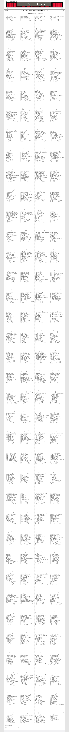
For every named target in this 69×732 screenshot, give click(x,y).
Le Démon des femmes (9, 707)
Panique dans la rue (38, 499)
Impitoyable (22, 583)
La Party (36, 512)
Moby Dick (37, 317)
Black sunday (8, 296)
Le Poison (36, 592)
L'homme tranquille (23, 534)
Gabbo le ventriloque (23, 377)
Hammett (21, 475)
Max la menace (37, 241)
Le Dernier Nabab (8, 715)
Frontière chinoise (23, 364)
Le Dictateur (22, 50)
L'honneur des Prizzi (23, 541)
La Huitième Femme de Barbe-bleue (26, 558)
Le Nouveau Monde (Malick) (39, 433)
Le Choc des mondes (9, 521)
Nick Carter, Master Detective (39, 405)
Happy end (22, 479)
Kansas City (22, 720)
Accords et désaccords (9, 51)
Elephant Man (22, 136)
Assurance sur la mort (9, 180)
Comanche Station (8, 578)
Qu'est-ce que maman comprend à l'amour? (42, 664)
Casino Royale (8, 420)
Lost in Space (37, 117)
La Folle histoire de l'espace (24, 324)
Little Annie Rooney (38, 93)
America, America (8, 100)
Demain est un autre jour (9, 703)
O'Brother (36, 440)
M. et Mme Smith (38, 136)
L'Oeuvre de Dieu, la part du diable (40, 452)
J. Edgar (21, 653)
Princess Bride (37, 638)
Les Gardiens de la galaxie (24, 391)
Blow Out (7, 313)
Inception (21, 595)
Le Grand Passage (23, 434)
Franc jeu (21, 343)
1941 (36, 278)
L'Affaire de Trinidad (9, 60)
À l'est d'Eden (8, 30)
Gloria (21, 413)
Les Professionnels (38, 647)
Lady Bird (36, 42)
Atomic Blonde (8, 182)
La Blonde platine (8, 310)
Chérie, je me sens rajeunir (10, 504)
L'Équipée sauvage (23, 181)
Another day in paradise (9, 142)
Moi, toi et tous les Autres (39, 323)
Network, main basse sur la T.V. (40, 393)
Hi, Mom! (21, 498)
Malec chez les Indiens (38, 184)
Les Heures (22, 497)
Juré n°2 (21, 716)
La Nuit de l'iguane (38, 436)
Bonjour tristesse (8, 324)
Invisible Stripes (22, 643)
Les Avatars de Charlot (9, 203)
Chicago (7, 516)
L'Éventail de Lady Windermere (25, 212)
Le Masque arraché (38, 223)
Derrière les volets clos (9, 722)
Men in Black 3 (37, 259)
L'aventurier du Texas (9, 216)
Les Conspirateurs (8, 606)
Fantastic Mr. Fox (23, 236)
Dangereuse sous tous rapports (10, 680)
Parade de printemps (38, 504)
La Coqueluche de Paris (9, 619)
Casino (7, 419)
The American (8, 101)
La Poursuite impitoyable (39, 618)
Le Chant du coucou (9, 442)
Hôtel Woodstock (23, 554)
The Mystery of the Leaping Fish (40, 384)
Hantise (21, 478)
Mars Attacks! (37, 216)
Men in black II (37, 260)
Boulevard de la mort (9, 332)
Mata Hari (36, 234)
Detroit (21, 35)
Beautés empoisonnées (9, 258)
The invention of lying (23, 641)
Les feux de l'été (22, 282)
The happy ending (23, 480)
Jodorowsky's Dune (23, 679)
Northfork (36, 425)
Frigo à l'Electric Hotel (23, 357)
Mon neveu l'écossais (38, 331)
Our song (36, 483)
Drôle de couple (22, 95)
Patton (36, 523)
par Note (44, 10)
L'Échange (22, 119)
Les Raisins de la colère (39, 701)
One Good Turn (37, 471)
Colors (7, 576)
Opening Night (37, 475)
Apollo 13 (7, 150)
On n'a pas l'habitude (38, 465)
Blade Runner (8, 301)
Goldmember (22, 418)
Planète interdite (37, 575)
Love (36, 122)
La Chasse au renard (9, 493)
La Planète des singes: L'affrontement (41, 572)
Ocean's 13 (37, 445)
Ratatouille (36, 707)
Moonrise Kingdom (38, 351)
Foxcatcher (22, 340)
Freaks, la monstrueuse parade (25, 350)
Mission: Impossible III (38, 311)
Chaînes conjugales (9, 439)
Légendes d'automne (38, 70)
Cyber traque (8, 664)
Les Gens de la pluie (23, 398)
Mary (36, 218)
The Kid (36, 18)
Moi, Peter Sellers (38, 322)
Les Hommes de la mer (24, 536)
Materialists (37, 236)
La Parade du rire (38, 503)
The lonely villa (37, 109)
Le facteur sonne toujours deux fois (25, 224)
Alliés (6, 93)
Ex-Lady (21, 217)
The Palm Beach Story (38, 494)
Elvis (21, 141)
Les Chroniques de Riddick (10, 524)
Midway (36, 275)
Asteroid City (8, 181)
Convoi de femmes (8, 613)
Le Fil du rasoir (22, 291)
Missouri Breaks (37, 315)
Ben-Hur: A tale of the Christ (10, 272)
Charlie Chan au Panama (9, 459)
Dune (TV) (22, 109)
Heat (21, 493)
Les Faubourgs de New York (24, 252)
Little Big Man (37, 94)
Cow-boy (7, 642)
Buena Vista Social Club (9, 360)
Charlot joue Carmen (9, 480)
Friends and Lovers (23, 356)
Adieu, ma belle (8, 57)
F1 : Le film (22, 221)
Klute (36, 33)
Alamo (7, 83)
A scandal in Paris (8, 40)
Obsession (37, 444)
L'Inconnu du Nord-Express (24, 596)
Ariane (7, 162)
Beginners (7, 262)
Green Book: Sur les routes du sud (25, 452)
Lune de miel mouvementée (39, 133)
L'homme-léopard (23, 535)
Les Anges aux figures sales (10, 123)
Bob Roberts (7, 317)
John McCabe (22, 680)
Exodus (21, 218)
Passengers (37, 516)
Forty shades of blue (23, 337)
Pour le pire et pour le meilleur (39, 615)
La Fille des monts (23, 293)
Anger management (9, 122)
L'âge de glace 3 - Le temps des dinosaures (12, 69)
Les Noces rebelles (38, 420)
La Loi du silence (37, 101)
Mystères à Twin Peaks (39, 382)
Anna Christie (8, 133)
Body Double (8, 319)
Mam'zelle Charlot (38, 189)
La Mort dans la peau (38, 355)
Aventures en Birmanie (9, 215)
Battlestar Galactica (9, 255)
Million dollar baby (38, 283)
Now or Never (37, 435)
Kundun (36, 36)
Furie (21, 375)
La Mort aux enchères (38, 352)
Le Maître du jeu (37, 176)
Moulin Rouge (37, 362)
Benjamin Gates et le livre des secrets (11, 273)
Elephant (21, 135)
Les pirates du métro (38, 564)
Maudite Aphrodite (38, 240)
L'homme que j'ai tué (23, 523)
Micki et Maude (37, 274)
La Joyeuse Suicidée (23, 698)
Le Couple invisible (8, 636)
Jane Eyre (22, 660)
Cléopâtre (7, 554)
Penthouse (37, 535)
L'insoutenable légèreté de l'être (25, 623)
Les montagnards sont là (39, 344)
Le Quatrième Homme (38, 679)
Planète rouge (37, 576)
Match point (37, 235)
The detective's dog (23, 32)
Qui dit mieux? (37, 685)
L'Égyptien (22, 131)
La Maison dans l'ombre (39, 171)
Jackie (21, 657)
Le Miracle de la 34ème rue (39, 291)
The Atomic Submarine (9, 183)
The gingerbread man (23, 405)
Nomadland (37, 423)
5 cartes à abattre (8, 537)
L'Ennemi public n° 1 (23, 171)
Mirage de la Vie (37, 293)
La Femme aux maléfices (24, 271)
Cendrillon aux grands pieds (10, 432)
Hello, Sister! (22, 494)
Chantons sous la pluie (9, 445)
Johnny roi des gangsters (24, 685)
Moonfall (36, 350)
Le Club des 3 (8, 563)
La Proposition (37, 655)
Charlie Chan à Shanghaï (9, 455)
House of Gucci (22, 555)
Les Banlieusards (8, 236)
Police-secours (37, 595)
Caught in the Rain (8, 424)
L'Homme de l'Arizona (23, 512)
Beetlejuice (7, 260)
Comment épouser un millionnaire (11, 585)
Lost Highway (37, 120)
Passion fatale (37, 519)
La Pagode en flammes (38, 492)
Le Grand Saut (22, 436)
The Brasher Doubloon (9, 342)
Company (7, 592)
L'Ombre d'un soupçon (38, 458)
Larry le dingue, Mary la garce (39, 49)
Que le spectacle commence (39, 680)
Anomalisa (7, 140)
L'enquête (21, 172)
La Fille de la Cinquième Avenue (25, 292)
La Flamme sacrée (23, 312)
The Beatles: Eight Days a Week (11, 257)
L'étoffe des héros (23, 198)
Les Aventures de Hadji (9, 211)
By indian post (8, 372)
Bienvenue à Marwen (9, 281)
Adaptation (7, 54)
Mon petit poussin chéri (38, 332)
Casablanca (7, 417)
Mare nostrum (37, 203)
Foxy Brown (22, 342)
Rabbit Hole (37, 693)
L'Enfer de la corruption (24, 160)
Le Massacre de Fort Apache (39, 230)
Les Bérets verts (8, 275)
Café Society (8, 384)
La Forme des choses (23, 335)
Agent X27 (7, 73)
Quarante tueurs (37, 672)
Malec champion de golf (39, 181)
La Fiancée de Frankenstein (24, 284)
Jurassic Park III (22, 713)
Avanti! (7, 200)
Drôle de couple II (23, 96)
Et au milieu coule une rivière (24, 190)
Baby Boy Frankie (8, 220)
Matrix (36, 238)
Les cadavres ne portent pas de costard (12, 381)
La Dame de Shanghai (9, 674)
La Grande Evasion (23, 440)
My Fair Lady (37, 377)
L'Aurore (7, 193)
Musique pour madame (38, 374)
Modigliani (36, 320)
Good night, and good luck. (24, 421)
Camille (7, 392)
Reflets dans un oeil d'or (39, 719)
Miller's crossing (37, 281)
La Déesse (7, 698)
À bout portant (8, 19)
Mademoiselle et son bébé (39, 158)
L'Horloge (21, 546)
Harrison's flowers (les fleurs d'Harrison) (26, 482)
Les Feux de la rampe (23, 283)
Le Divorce (22, 57)
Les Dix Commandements (24, 58)
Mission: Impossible (38, 301)
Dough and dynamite (23, 83)
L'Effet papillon (22, 129)
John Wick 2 (22, 682)
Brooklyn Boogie (8, 354)
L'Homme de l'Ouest (23, 513)
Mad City (36, 153)
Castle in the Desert (9, 422)
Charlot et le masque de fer (10, 478)
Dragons (21, 91)
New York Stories (38, 401)
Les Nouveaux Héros (38, 434)
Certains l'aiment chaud (9, 436)
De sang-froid (8, 694)
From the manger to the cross (25, 363)
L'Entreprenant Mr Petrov (24, 177)
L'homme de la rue (23, 516)
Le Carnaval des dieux (9, 411)
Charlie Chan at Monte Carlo (10, 456)
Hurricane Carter (23, 563)
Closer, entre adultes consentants (11, 561)
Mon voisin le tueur (38, 333)
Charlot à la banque (9, 465)
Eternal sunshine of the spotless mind (26, 197)
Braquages (7, 340)
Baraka (7, 238)
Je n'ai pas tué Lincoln (23, 662)
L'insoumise (22, 622)
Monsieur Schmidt (38, 340)
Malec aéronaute (37, 180)
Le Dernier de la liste (9, 713)
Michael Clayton (37, 272)
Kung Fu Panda (37, 38)
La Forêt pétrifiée (23, 332)
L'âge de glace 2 (8, 68)
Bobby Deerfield (8, 318)
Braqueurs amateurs (9, 341)
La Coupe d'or (8, 634)
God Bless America (23, 416)
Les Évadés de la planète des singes (26, 210)
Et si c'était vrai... (23, 193)
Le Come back (8, 580)
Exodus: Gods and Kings (24, 219)
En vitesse (22, 155)
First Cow (21, 304)
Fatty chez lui (22, 249)
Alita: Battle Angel (8, 89)
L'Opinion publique (38, 478)
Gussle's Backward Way (24, 472)
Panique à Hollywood (38, 497)
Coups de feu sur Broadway (10, 638)
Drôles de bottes (22, 99)
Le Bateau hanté (8, 251)
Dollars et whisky (23, 72)
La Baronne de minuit (9, 243)
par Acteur (30, 10)
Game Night (22, 384)
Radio (36, 698)
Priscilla (36, 639)
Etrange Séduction (23, 203)
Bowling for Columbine (9, 335)
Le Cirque (7, 544)
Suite (62, 10)
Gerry (21, 400)
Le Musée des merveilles (39, 372)
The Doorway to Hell (23, 79)
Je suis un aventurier (23, 666)
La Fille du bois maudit (23, 294)
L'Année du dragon (8, 137)
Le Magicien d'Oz (38, 163)
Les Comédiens (8, 582)
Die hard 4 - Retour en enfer (24, 52)
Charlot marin (8, 482)
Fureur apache (22, 373)
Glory (21, 415)
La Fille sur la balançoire (24, 296)
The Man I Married (38, 190)
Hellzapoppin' (22, 495)
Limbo (36, 90)
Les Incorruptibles (23, 598)
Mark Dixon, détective (38, 213)
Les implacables (22, 585)
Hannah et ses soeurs (23, 477)
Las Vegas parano (38, 50)
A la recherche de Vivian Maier (10, 37)
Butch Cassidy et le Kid (9, 371)
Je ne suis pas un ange (24, 663)
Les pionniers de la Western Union (40, 559)
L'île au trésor (22, 578)
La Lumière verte (37, 131)
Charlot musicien (8, 483)
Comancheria (8, 579)
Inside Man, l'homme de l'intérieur (25, 618)
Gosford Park (22, 422)
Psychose (36, 658)
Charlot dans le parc (9, 474)
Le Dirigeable (22, 56)
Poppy (36, 601)
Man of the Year (37, 191)
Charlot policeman (8, 485)
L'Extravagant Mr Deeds (24, 220)
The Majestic (37, 178)
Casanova (7, 418)
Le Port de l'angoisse (38, 602)
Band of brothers (8, 234)
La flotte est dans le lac (23, 320)
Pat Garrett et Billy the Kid (39, 520)
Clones (7, 559)
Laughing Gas (37, 55)
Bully (6, 364)
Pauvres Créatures (38, 524)
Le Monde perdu (37, 336)
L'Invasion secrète (23, 640)
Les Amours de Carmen (9, 116)
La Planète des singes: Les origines (40, 573)
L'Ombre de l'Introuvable (39, 459)
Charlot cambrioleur (9, 472)
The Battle (7, 253)
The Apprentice (8, 157)
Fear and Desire (22, 260)
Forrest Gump (22, 336)
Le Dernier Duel (8, 714)
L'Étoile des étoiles (23, 199)
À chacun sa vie (8, 20)
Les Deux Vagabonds (23, 43)
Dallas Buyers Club (9, 672)
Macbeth (36, 150)
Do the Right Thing (23, 61)
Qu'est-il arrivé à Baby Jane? (39, 666)
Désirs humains (22, 29)
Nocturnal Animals (38, 421)
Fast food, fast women (23, 241)
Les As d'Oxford (8, 174)
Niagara (36, 403)
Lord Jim (36, 114)
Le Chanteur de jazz (9, 444)
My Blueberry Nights (38, 376)
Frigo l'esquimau (22, 361)
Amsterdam (7, 117)
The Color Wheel (8, 575)
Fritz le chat (22, 362)
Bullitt (6, 363)
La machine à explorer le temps (40, 151)
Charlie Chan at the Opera (10, 457)
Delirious (7, 701)
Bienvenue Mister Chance (10, 283)
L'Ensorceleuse (22, 175)
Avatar (7, 201)
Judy (21, 703)
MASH (36, 220)
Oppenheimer (37, 479)
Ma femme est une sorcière (39, 140)
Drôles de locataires (23, 98)
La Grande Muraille (23, 442)
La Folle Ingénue (22, 325)
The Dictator (22, 51)
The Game (22, 383)
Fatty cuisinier (22, 250)
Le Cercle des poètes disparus (10, 433)
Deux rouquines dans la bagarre (25, 42)
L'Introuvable (22, 636)
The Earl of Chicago (23, 114)
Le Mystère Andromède (38, 379)
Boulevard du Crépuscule (9, 333)
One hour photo (37, 472)
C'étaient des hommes (9, 377)
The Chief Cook (8, 518)
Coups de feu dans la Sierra (10, 637)
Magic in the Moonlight (38, 161)
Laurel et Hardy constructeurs (39, 61)
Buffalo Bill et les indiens (9, 361)
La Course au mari (8, 639)
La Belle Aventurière (9, 264)
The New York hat (38, 398)
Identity (21, 572)
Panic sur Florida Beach (39, 496)
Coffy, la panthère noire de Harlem (11, 572)
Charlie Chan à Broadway (9, 453)
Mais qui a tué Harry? (38, 169)
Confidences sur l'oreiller (9, 599)
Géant (21, 395)
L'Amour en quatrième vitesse (10, 114)
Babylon (7, 224)
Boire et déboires (8, 322)
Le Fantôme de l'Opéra (23, 239)
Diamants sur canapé (23, 49)
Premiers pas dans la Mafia (39, 622)
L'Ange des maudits (9, 120)
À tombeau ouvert (8, 42)
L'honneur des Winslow (24, 542)
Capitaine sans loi (8, 399)
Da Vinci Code (8, 666)
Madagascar (37, 155)
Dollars (21, 71)
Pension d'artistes (38, 533)
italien (33, 13)
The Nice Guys (37, 404)
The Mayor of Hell (38, 243)
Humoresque (22, 560)
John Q (21, 681)
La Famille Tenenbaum (23, 231)
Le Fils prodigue (22, 300)
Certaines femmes (8, 435)
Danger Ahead (8, 679)
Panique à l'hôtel (37, 498)
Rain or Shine (37, 700)
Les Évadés (22, 209)
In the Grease (22, 592)
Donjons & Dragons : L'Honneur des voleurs (27, 74)
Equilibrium (22, 180)
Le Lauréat (37, 57)
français (30, 13)
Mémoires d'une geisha (38, 254)
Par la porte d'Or (37, 501)
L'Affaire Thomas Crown (9, 61)
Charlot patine (8, 484)
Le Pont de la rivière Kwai (39, 599)
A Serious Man (8, 41)
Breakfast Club (8, 343)
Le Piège (36, 553)
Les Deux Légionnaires (24, 39)
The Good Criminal (23, 420)
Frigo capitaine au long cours (24, 358)
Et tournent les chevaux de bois (25, 194)
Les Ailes (7, 78)
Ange (6, 119)
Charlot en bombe (8, 476)
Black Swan (7, 297)
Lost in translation (38, 118)
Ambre (7, 99)
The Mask (36, 221)
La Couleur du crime (9, 626)
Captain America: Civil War (10, 402)
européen (27, 13)
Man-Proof (37, 196)
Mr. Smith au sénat (38, 365)
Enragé (21, 173)
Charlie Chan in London (9, 463)
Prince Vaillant (37, 637)
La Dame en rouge (8, 677)
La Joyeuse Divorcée (23, 697)
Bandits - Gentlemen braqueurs (10, 235)
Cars (6, 414)
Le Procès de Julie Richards (39, 644)
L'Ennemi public (22, 170)
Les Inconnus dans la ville (24, 597)
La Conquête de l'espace (9, 603)
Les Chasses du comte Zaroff (10, 494)
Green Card (22, 453)
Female (21, 263)
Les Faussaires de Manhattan (25, 256)
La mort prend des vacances (39, 357)
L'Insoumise (22, 621)
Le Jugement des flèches (24, 707)
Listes (36, 10)
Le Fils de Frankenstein (24, 298)
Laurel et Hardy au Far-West (39, 58)
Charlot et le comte (8, 477)
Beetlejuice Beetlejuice (9, 261)
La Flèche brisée (23, 313)
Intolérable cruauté (23, 632)
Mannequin (37, 194)
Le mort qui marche (38, 358)
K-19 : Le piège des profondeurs (25, 719)
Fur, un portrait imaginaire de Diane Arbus (26, 371)
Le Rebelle (37, 714)
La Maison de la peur (38, 172)
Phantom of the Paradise (39, 545)
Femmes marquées (23, 279)
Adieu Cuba (7, 56)
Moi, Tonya (37, 324)
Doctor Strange (22, 68)
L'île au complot (22, 577)
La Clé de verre (8, 553)
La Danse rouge (8, 683)
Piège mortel (37, 556)
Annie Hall (7, 139)
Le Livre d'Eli (37, 98)
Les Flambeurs (22, 311)
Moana (36, 316)
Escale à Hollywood (23, 183)
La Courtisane (8, 640)
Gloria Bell (22, 414)
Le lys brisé (37, 135)
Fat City (21, 244)
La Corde (7, 620)
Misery (36, 296)
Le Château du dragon (9, 495)
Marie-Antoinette (37, 209)
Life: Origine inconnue (38, 83)
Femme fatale (22, 275)
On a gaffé (36, 461)
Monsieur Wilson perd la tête (39, 342)
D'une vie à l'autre (8, 665)
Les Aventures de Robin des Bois (11, 213)
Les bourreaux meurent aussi (10, 334)
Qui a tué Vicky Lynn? (38, 684)
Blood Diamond (8, 312)
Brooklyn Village (8, 355)
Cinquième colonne (9, 540)
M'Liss (36, 138)
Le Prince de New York (38, 633)
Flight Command (23, 318)
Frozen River (22, 365)
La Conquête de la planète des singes (11, 605)
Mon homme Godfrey (38, 330)
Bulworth (7, 365)
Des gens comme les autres (24, 18)
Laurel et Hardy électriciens (39, 62)
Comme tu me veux (9, 583)
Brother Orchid (8, 356)
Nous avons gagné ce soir (39, 432)
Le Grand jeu (22, 432)
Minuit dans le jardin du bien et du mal (41, 290)
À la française (8, 32)
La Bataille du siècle (9, 250)
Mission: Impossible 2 (38, 302)
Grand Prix (22, 435)
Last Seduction (37, 52)
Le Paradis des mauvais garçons (40, 505)
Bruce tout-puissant (9, 357)
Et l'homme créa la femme (24, 191)
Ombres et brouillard (38, 460)
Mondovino (37, 338)
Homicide (21, 506)
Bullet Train (7, 362)
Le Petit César (37, 538)
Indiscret (21, 606)
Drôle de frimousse (23, 97)
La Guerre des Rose (23, 465)
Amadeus (7, 96)
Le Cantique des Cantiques (10, 396)
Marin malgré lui (37, 210)
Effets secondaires (23, 130)
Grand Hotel (22, 431)
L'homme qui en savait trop (24, 524)
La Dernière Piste (8, 719)
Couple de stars (8, 635)
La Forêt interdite (23, 331)
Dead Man (7, 695)
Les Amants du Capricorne (10, 98)
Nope (36, 424)
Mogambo (36, 321)
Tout (42, 13)
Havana (21, 491)
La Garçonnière (22, 390)
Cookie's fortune (8, 617)
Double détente (22, 82)
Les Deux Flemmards (23, 37)
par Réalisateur (26, 10)
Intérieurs (21, 626)
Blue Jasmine (8, 314)
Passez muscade (38, 518)
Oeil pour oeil (37, 451)
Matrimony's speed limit (39, 237)
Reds (36, 718)
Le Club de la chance (9, 562)
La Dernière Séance (9, 720)
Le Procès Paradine (38, 645)
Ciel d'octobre (8, 535)
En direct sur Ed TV (23, 151)
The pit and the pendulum (39, 566)
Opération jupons (38, 477)
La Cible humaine (8, 533)
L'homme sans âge (23, 533)
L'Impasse (22, 580)
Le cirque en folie (8, 545)
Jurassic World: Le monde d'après (25, 715)
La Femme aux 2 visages (24, 270)
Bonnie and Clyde (8, 325)
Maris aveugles (37, 211)
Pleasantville (37, 581)
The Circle (7, 542)
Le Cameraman (8, 391)
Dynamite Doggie (23, 112)
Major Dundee (37, 179)
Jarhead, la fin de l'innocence (24, 661)
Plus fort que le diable (38, 585)
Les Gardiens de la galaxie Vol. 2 (25, 392)
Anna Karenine (8, 135)
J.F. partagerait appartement (24, 678)
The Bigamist (8, 291)
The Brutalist (7, 358)
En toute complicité (23, 154)
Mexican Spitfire (37, 271)
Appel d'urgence (8, 153)
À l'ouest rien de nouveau (9, 31)
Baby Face (7, 223)
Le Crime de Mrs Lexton (9, 646)
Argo (6, 161)
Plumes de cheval (38, 583)
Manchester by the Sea (38, 192)
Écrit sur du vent (22, 123)
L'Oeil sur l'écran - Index (12, 1)
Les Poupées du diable (38, 613)
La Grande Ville (22, 444)
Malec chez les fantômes (39, 183)
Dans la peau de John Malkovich (11, 681)
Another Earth (8, 143)
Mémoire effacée (37, 253)
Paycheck (36, 525)
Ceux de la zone (8, 437)
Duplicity (21, 111)
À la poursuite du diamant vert (10, 35)
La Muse (36, 371)
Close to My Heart (8, 560)
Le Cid (7, 534)
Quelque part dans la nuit (39, 682)
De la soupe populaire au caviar (10, 693)
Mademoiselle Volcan (38, 159)
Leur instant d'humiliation (39, 78)
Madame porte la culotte (39, 157)
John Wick (22, 683)
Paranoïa (36, 506)
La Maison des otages (38, 174)
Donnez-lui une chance (24, 76)
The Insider (22, 619)
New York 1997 (37, 396)
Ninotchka (36, 414)
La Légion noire (37, 71)
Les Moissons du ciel (38, 325)
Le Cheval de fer (8, 506)
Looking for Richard (38, 111)
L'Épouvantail (22, 178)
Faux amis (22, 258)
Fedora (21, 261)
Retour (7, 10)
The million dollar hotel (38, 284)
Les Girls (21, 411)
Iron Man (21, 647)
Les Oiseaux (37, 454)
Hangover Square (23, 476)
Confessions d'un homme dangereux (11, 597)
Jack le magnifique (23, 655)
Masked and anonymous (39, 222)
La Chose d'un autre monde (10, 523)
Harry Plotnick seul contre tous (25, 485)
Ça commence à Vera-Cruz (10, 379)
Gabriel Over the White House (25, 378)
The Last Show (37, 53)
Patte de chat (37, 522)
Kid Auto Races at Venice (39, 19)
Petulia (36, 544)
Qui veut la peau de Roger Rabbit (40, 687)
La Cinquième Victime (9, 541)
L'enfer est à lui (22, 162)
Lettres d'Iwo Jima (38, 77)
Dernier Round (8, 717)
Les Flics (21, 317)
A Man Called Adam (9, 38)
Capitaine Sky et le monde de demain (11, 401)
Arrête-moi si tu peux (9, 171)
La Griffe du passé (23, 457)
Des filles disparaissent (24, 17)
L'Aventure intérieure (9, 209)
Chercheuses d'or (8, 502)
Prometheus (37, 654)
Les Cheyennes (8, 515)
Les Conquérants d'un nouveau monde (11, 601)
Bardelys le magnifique (9, 242)
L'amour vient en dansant (9, 115)
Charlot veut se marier (9, 491)
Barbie (7, 241)
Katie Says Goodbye (23, 721)
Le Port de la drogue (38, 603)
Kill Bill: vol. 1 (37, 22)
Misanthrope (37, 294)
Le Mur (47, 10)
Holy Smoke (22, 504)
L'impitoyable (22, 584)
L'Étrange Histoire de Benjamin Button (26, 201)
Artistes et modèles (9, 173)
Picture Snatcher (37, 552)
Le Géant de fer (22, 396)
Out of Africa (37, 485)
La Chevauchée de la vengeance (11, 512)
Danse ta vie (7, 684)
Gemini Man (22, 397)
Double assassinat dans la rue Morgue (26, 80)
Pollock (36, 597)
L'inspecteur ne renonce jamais (25, 625)
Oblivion (36, 443)
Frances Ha (22, 344)
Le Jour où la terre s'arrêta (24, 694)
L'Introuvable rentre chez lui (24, 637)
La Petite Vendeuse (38, 542)
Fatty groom (22, 251)
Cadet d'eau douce (8, 383)
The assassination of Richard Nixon (11, 177)
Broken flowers (8, 350)
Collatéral (7, 573)
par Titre (22, 10)
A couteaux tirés (8, 22)
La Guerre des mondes (24, 463)
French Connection (23, 352)
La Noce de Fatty (38, 419)
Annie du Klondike (8, 138)
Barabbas (7, 237)
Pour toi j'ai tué (37, 617)
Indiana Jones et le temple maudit (25, 605)
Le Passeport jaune (38, 517)
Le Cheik (7, 498)
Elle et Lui (21, 138)
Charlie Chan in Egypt (9, 462)
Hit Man (21, 500)
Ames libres (7, 110)
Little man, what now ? (38, 95)
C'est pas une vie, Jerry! (9, 376)
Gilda (21, 404)
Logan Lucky (37, 100)
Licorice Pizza (37, 82)
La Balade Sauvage (9, 231)
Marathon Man (37, 198)
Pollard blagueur (37, 596)
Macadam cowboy (38, 149)
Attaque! (7, 184)
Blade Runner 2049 (9, 302)
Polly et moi (37, 598)
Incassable (22, 594)
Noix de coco (37, 422)
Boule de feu (7, 331)
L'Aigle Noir (7, 76)
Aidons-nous (7, 74)
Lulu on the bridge (38, 130)
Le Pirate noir (37, 561)
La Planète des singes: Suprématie (40, 574)
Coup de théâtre (8, 633)
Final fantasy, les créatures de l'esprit (26, 301)
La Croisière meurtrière (9, 657)
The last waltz (37, 54)
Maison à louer (37, 170)
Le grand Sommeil (23, 437)
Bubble (7, 359)
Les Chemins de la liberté (9, 500)
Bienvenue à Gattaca (9, 280)
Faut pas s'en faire (23, 257)
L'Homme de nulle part (23, 517)
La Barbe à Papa (8, 239)
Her (21, 496)
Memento (36, 251)
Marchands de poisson (38, 201)
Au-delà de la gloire (8, 190)
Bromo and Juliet (8, 351)
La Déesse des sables (9, 699)
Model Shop (37, 319)
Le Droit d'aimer (22, 94)
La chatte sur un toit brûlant (10, 497)
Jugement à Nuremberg (24, 706)
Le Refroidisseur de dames (39, 720)
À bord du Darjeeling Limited (10, 17)
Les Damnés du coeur (9, 678)
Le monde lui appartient (38, 335)
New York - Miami (38, 399)
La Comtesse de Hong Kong (10, 596)
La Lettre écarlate (38, 76)
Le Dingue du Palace (23, 55)
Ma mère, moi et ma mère (39, 142)
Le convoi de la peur (9, 614)
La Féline (21, 262)
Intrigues (21, 634)
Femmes (21, 278)
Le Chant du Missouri (9, 443)
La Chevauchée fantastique (10, 514)
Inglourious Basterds (23, 613)
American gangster (8, 103)
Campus (7, 393)
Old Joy (36, 455)
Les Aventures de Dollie (9, 210)
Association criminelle (9, 178)
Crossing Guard (8, 659)
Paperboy (36, 500)
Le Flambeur (22, 310)
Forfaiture (21, 333)
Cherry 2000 (7, 505)
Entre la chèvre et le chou (24, 176)
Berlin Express (8, 276)
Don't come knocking (23, 73)
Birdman (7, 295)
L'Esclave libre (22, 184)
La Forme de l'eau (23, 334)
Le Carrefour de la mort (9, 412)
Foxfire (21, 341)
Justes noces (22, 717)
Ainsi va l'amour (8, 81)
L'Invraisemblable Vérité (24, 645)
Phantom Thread (37, 546)
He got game (22, 492)
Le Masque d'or (37, 224)
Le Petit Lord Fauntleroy (39, 541)
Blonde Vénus (8, 311)
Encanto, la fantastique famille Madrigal (26, 156)
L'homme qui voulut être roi (24, 532)
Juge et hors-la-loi (23, 705)
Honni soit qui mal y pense (24, 543)
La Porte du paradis (38, 604)
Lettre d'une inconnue (38, 74)
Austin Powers (8, 194)
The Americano (8, 109)
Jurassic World (22, 714)
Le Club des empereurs (9, 564)
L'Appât (7, 152)
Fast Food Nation (23, 242)
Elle (21, 137)
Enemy (21, 159)
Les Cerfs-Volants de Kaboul (10, 434)
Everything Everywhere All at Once (25, 214)
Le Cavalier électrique (9, 425)
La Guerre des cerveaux (24, 462)
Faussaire (22, 255)
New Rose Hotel (37, 395)
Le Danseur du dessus (9, 685)
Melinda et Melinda (38, 249)
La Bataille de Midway (9, 249)
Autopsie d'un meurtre (9, 196)
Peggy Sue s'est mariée (39, 531)
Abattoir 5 (7, 49)
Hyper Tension (22, 564)
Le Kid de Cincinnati (38, 21)
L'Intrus (21, 638)
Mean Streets (37, 244)
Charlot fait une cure (9, 479)
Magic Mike (37, 162)
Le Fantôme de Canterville (24, 238)
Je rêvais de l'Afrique (23, 665)
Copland (7, 618)
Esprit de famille (22, 189)
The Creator (7, 644)
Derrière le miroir (8, 721)
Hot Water (22, 552)
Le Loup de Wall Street (38, 121)
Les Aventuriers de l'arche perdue (11, 217)
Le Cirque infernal (8, 546)
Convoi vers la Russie (9, 616)
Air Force (7, 82)
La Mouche (37, 361)
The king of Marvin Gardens (39, 30)
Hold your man (22, 501)
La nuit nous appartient (38, 438)
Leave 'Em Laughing (38, 68)
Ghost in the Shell (23, 401)
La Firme (21, 303)
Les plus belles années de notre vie (40, 584)
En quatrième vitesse (23, 153)
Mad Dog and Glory (38, 154)
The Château (8, 531)
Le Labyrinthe (37, 40)
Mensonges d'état (38, 261)
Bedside (7, 259)
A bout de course (8, 18)
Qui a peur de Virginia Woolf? (39, 683)
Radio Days (37, 699)
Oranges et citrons (38, 481)
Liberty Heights (37, 81)
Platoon (36, 579)
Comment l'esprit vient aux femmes (11, 586)
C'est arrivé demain (9, 373)
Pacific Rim (37, 491)
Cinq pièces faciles (8, 538)
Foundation (22, 338)
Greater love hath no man (24, 451)
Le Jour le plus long (23, 693)
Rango (36, 705)
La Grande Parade (23, 443)
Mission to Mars (37, 310)
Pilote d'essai (37, 558)
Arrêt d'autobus (8, 170)
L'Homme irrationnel (23, 522)
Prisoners (36, 640)
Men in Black (37, 258)
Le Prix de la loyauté (38, 643)
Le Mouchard (37, 360)
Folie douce (22, 321)
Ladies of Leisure (38, 41)
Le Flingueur (22, 319)
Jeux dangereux (22, 676)
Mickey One (37, 273)
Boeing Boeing (8, 320)
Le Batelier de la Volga (9, 252)
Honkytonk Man (22, 540)
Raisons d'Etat (37, 703)
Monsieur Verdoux (38, 341)
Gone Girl (21, 419)
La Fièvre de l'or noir (23, 290)
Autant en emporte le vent (9, 195)
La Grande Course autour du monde (25, 439)
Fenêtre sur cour (23, 280)
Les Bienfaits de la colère (9, 279)
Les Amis (7, 111)
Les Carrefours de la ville (9, 413)
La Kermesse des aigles (39, 16)
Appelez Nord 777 (8, 156)
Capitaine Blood (8, 398)
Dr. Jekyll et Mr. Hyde (23, 90)
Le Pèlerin (36, 532)
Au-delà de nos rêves (9, 191)
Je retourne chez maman (24, 664)
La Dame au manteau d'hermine (10, 673)
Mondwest (36, 339)
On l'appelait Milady (38, 463)
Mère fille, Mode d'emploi (39, 264)
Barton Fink (7, 244)
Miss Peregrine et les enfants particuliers (41, 297)
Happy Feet (22, 481)
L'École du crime (23, 122)
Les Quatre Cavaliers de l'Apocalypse (41, 674)
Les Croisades (8, 654)
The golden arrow (23, 417)
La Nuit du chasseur (38, 437)
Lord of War (37, 115)
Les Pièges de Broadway (39, 557)
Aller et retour (8, 91)
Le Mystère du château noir (39, 380)
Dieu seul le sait (22, 53)
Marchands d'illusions (38, 200)
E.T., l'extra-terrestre (23, 113)
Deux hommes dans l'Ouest (24, 38)
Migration (36, 277)
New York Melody (38, 402)
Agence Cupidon (8, 71)
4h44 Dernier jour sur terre (39, 676)
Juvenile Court (22, 718)
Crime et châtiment (8, 647)
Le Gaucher (22, 394)
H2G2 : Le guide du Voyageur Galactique (26, 473)
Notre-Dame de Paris (38, 431)
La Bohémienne (8, 321)
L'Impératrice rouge (23, 582)
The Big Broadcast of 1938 (10, 284)
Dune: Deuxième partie (24, 110)
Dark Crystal (8, 687)
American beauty (8, 102)
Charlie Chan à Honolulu (9, 454)
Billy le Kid (7, 293)
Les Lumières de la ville (38, 132)
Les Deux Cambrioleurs (24, 36)
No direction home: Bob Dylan (39, 417)
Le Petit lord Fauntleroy (38, 540)
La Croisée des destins (9, 655)
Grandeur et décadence (24, 445)
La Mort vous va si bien (38, 359)
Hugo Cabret (22, 556)
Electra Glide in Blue (23, 134)
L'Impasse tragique (23, 581)
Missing (36, 300)
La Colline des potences (9, 574)
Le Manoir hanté (37, 195)
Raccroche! (37, 695)
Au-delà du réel (8, 192)
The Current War (8, 662)
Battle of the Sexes (8, 254)
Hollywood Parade (23, 503)
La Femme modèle (23, 276)
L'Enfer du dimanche (23, 161)
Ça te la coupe (8, 380)
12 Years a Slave (8, 16)
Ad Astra (7, 53)
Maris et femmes (38, 212)
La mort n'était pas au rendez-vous (40, 356)
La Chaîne (7, 438)
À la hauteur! (7, 33)
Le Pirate (36, 560)
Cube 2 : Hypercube (9, 661)
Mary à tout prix (37, 219)
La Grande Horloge (23, 441)
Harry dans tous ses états (24, 484)
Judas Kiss (22, 702)
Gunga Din (22, 471)
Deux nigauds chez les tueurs (25, 41)
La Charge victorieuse (9, 452)
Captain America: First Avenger (10, 403)
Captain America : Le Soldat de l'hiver (11, 404)
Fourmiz (21, 339)
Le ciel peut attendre (9, 536)
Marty (36, 217)
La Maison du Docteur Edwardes (40, 175)
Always (7, 95)
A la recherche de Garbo (9, 36)
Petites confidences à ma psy (39, 543)
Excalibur (21, 215)
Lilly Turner (37, 89)
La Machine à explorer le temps (40, 152)
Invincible (21, 642)
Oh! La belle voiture (38, 453)
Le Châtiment (8, 496)
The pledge (37, 582)
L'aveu (7, 218)
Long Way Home (37, 110)
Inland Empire (22, 614)
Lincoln (36, 92)
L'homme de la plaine (23, 515)
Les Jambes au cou (23, 659)
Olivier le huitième (38, 456)
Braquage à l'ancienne (9, 338)
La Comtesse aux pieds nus (10, 595)
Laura (36, 56)
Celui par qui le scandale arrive (10, 431)
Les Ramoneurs (37, 704)
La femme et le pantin (23, 274)
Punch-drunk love (38, 662)
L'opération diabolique (38, 476)
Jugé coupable (22, 704)
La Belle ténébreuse (9, 270)
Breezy (7, 344)
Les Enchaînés (22, 158)
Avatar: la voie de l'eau (9, 202)
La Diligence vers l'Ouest (24, 54)
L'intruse (21, 639)
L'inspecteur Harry (23, 624)
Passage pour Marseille (39, 514)
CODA (7, 565)
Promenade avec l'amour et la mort (40, 653)
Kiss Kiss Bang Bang (38, 32)
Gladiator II (22, 412)
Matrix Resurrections (38, 239)
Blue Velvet (7, 315)
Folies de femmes (23, 322)
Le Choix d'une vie (8, 522)
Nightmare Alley (37, 412)
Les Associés (8, 179)
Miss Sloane (37, 299)
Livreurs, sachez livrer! (38, 99)
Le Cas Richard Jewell (9, 416)
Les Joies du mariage (23, 687)
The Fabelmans (22, 222)
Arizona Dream (8, 163)
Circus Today (8, 543)
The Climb (7, 558)
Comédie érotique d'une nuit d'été (11, 581)
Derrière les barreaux (23, 16)
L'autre (7, 197)
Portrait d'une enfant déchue (39, 605)
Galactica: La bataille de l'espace (25, 380)
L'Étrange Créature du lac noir (25, 200)
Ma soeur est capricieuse (39, 143)
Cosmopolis (7, 623)
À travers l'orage (8, 43)
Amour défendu (8, 113)
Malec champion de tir (38, 182)
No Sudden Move (38, 418)
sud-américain (39, 13)
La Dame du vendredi (9, 676)
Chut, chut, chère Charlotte (10, 525)
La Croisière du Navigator (9, 656)
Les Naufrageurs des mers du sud (40, 391)
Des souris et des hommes (24, 21)
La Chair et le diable (9, 440)
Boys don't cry (8, 337)
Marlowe (36, 214)
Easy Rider (22, 117)
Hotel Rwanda (22, 553)
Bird (6, 294)
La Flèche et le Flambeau (24, 314)
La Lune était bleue (38, 134)
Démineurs (7, 704)
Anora (6, 141)
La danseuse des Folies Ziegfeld (10, 686)
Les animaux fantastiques (9, 130)
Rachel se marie (37, 697)
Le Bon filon (7, 323)
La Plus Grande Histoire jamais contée (41, 586)
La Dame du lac (8, 675)
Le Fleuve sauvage (23, 316)
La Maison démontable (38, 173)
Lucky (36, 129)
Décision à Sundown (9, 697)
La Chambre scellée (9, 441)
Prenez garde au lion (38, 624)
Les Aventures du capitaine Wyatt (11, 214)
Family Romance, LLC (23, 234)
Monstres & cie (37, 343)
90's (36, 677)
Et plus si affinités (23, 192)
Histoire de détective (23, 499)
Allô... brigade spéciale (9, 94)
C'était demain (8, 378)
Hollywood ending (23, 502)
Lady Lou (36, 43)
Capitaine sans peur (9, 400)
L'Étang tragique (22, 195)
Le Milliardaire (37, 282)
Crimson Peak (8, 653)
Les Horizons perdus (23, 545)
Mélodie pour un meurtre (39, 250)
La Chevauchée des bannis (10, 513)
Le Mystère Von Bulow (38, 381)
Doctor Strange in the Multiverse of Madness (27, 69)
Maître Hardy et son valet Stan (40, 177)
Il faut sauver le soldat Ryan (24, 576)
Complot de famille (8, 593)
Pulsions (36, 661)
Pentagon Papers (38, 534)
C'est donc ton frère (9, 374)
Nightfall (36, 411)
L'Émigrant (22, 143)
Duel (21, 103)
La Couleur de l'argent (9, 625)
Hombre (21, 505)
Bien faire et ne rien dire (9, 278)
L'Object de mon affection (39, 441)
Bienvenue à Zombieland (9, 282)
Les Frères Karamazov (24, 353)
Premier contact (37, 621)
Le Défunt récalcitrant (9, 700)
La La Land (37, 39)
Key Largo (36, 17)
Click (6, 557)
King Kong (36, 28)
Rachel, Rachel (37, 696)
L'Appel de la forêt (8, 154)
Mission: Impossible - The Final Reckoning (41, 312)
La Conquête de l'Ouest (9, 604)
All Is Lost (7, 90)
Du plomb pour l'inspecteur (24, 100)
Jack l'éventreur (22, 654)
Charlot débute (8, 475)
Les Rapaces (37, 706)
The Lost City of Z (38, 116)
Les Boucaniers (8, 330)
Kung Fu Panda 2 (38, 37)
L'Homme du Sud (23, 520)
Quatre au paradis (38, 673)
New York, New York (38, 400)
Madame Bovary (37, 156)
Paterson (36, 521)
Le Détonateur (22, 33)
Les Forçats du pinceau (24, 330)
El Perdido (22, 133)
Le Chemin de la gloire (9, 499)
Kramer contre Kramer (38, 35)
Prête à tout (37, 632)
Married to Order (37, 215)
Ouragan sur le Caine (38, 484)
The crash (7, 643)
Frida (21, 355)
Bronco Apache (8, 352)
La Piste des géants (38, 565)
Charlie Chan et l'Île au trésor (10, 461)
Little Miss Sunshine (38, 96)
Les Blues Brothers (9, 316)
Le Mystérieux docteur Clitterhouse (40, 383)
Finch (21, 302)
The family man (22, 233)
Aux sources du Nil (8, 198)
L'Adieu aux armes (8, 55)
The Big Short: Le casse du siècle (11, 290)
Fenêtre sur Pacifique (23, 281)
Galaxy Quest (22, 382)
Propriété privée (37, 657)
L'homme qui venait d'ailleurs (24, 531)
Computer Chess (8, 594)
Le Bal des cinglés (8, 230)
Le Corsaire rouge (8, 622)
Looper (36, 113)
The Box (7, 336)
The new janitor (37, 394)
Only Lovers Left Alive (38, 474)
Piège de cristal (37, 555)
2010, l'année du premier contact (25, 40)
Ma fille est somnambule (39, 141)
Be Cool (7, 256)
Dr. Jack (21, 89)
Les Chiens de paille (9, 519)
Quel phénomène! (38, 681)
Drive (21, 93)
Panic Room (37, 495)
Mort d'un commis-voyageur (39, 354)
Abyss (7, 50)
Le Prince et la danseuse (39, 634)
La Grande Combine (23, 438)
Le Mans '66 (37, 197)
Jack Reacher (22, 656)
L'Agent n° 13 (8, 72)
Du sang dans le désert (24, 101)
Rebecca (36, 713)
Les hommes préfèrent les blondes (25, 537)
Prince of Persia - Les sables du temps (41, 635)
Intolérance (22, 633)
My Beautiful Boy (38, 375)
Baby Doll (7, 221)
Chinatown (7, 520)
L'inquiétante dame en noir (24, 615)
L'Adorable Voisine (8, 58)
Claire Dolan (7, 552)
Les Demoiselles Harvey (9, 705)
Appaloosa (7, 151)
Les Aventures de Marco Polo (10, 212)
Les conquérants (8, 600)
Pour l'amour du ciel (38, 614)
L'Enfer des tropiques (23, 163)
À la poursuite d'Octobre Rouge (10, 34)
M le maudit (37, 137)
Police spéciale (37, 594)
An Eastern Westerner (9, 118)
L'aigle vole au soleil (9, 77)
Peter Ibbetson (37, 537)
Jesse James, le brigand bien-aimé (25, 675)
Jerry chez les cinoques (24, 673)
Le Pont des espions (38, 600)
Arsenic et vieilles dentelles (10, 172)
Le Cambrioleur (8, 390)
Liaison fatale (37, 79)
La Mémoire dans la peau (39, 252)
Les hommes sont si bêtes (24, 539)
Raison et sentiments (38, 702)
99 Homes (36, 413)
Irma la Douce (22, 646)
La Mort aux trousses (38, 353)
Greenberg (22, 456)
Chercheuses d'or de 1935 (10, 503)
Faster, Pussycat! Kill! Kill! (24, 243)
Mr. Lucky (36, 364)
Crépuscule (7, 645)
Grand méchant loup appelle (24, 433)
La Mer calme (37, 263)
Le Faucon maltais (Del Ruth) (24, 253)
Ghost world (22, 402)
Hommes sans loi (23, 538)
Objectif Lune (37, 442)
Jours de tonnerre (23, 696)
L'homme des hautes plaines (24, 518)
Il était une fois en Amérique (24, 574)
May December (37, 242)
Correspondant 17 (8, 621)
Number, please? (38, 439)
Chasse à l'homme (8, 492)
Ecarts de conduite (23, 118)
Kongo (36, 34)
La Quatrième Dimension (39, 678)
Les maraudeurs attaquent (39, 199)
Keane (21, 722)
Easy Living (22, 116)
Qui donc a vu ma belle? (39, 686)
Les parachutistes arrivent (39, 502)
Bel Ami (7, 263)
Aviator (7, 219)
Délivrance (7, 702)
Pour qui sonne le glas (38, 616)
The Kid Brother (37, 20)
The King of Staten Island (39, 31)
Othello (36, 482)
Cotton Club (7, 624)
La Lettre (36, 73)
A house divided (8, 29)
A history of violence (9, 28)
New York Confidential (38, 397)
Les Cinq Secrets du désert (10, 539)
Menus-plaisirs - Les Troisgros (40, 262)
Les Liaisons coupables (38, 80)
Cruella (7, 660)
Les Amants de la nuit (9, 97)
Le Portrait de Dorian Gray (39, 606)
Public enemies (37, 659)
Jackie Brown (22, 658)
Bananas (7, 233)
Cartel (6, 415)
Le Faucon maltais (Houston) (24, 254)
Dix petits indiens (23, 60)
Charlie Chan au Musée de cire (10, 458)
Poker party (37, 593)
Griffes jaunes (22, 458)
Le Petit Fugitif (37, 539)
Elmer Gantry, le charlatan (24, 140)
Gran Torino (22, 425)
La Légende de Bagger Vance (39, 69)
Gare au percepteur (23, 393)
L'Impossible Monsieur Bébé (24, 586)
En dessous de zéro (23, 150)
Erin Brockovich (22, 182)
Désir (21, 28)
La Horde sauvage (23, 544)
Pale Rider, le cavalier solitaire (39, 493)
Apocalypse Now (8, 149)
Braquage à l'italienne (9, 339)
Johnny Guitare (22, 684)
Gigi (21, 403)
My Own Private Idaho (38, 378)
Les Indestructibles (23, 599)
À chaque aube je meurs (9, 21)
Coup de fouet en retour (9, 632)
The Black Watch (8, 298)
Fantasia (21, 235)
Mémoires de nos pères (39, 255)
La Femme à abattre (23, 264)
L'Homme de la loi (23, 514)
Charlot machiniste (8, 481)
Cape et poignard (8, 397)
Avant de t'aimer (8, 199)
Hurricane (21, 562)
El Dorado (22, 132)
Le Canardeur (8, 394)
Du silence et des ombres (24, 102)
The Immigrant (22, 579)
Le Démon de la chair (9, 706)
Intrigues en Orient (23, 635)
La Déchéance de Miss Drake (10, 696)
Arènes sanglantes (8, 159)
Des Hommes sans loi (23, 19)
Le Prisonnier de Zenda (38, 641)
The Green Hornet (23, 454)
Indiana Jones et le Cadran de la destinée (26, 601)
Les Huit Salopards (23, 557)
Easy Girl (21, 115)
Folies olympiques (23, 323)
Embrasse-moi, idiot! (23, 142)
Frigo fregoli (22, 360)
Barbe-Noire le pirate (9, 240)
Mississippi (37, 314)
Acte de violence (8, 52)
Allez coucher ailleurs (9, 92)
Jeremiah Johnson (23, 672)
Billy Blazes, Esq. (8, 292)
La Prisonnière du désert (39, 642)
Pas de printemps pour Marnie (40, 513)
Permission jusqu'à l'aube (39, 536)
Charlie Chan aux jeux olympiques (11, 460)
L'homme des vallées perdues (25, 519)
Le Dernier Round (8, 716)
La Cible (7, 532)
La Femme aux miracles (24, 272)
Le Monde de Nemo (38, 334)
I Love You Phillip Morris (24, 566)
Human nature (22, 559)
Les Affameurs (8, 62)
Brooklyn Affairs (8, 353)
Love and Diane (37, 123)
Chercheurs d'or (8, 501)
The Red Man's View (38, 716)
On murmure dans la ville (39, 464)
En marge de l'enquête (23, 152)
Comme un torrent (8, 584)
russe (35, 13)
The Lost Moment (38, 119)
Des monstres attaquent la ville (25, 20)
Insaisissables (22, 616)
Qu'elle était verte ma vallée (39, 663)
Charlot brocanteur (8, 471)
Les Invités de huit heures (24, 644)
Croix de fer (7, 658)
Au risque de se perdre (9, 189)
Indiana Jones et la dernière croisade (26, 600)
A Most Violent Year (9, 39)
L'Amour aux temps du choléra (10, 112)
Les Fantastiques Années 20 (24, 237)
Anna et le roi (8, 134)
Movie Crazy (37, 363)
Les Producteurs (37, 646)
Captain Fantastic (8, 405)
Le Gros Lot (22, 459)
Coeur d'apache (8, 566)
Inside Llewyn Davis (23, 617)
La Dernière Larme (8, 718)
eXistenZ (21, 216)
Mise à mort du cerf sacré (39, 295)
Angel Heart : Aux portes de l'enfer (11, 121)
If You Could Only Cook (24, 573)
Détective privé (22, 31)
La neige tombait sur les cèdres (40, 392)
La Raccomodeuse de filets (39, 694)
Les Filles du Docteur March (24, 297)
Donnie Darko (22, 77)
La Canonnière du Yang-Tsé (10, 395)
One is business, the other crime (40, 473)
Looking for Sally (37, 112)
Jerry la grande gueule (23, 674)
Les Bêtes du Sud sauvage (10, 277)
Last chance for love (38, 51)
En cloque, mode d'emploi (24, 149)
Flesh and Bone (22, 315)
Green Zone (22, 455)
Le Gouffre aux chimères (24, 423)
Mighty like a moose (38, 276)
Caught (7, 423)
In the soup (22, 593)
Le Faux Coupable (23, 259)
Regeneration (37, 721)
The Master (37, 231)
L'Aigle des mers (8, 75)
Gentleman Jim (22, 399)
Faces (21, 223)
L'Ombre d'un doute (38, 457)
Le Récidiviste (37, 715)
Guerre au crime (22, 461)
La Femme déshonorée (24, 273)
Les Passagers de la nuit (39, 515)
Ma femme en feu (38, 139)
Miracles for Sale (37, 292)
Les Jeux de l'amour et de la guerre (25, 677)
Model (36, 318)
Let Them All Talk (38, 72)
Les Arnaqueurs (8, 169)
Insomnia (21, 620)
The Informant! (22, 612)
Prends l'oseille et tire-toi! (39, 623)
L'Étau (21, 196)
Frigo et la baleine (23, 359)
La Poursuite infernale (38, 619)
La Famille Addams (23, 232)
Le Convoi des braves (9, 615)
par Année (33, 10)
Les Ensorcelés (22, 174)
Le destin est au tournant (24, 30)
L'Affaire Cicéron (8, 59)
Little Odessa (37, 97)
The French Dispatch (23, 351)
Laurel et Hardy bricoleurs (39, 60)
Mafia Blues (37, 160)
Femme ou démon (23, 277)
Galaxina (21, 381)
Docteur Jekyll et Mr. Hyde (24, 62)
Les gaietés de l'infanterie (24, 379)
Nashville (36, 390)
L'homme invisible (23, 521)
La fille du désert (22, 295)
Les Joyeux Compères (23, 699)
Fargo (21, 240)
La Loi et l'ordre (37, 102)
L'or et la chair (37, 480)
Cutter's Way (8, 663)
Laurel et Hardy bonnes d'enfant (40, 59)
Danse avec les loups (9, 682)
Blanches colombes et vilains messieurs (12, 303)
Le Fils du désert (23, 299)
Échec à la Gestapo (23, 121)
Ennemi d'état (22, 169)
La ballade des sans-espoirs (10, 232)
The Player (37, 580)
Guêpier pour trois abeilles (24, 460)
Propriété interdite (38, 656)
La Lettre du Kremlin (38, 75)
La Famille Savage (23, 230)
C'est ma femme (8, 375)
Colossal (7, 577)
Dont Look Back (22, 78)
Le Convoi (7, 612)
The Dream (22, 92)
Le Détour (21, 34)
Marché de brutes (38, 202)
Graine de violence (23, 424)
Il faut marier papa (23, 575)
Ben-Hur (7, 271)
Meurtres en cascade (38, 270)
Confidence (7, 598)
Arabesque (7, 158)
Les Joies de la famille (23, 686)
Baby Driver (7, 222)
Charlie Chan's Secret (9, 464)
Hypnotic (21, 565)
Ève (21, 211)
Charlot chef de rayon (9, 473)
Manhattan (37, 193)
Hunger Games (22, 561)
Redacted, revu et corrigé (39, 717)
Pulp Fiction (37, 660)
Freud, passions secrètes (24, 354)
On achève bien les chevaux (39, 462)
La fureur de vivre (23, 374)
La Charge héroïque (9, 451)
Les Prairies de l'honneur (39, 620)
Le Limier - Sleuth (38, 91)
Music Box (37, 373)
